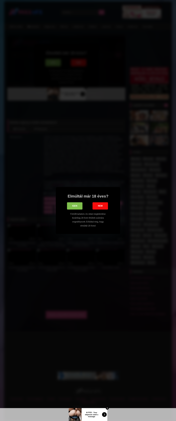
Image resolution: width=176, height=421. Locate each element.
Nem (100, 206)
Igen (74, 206)
